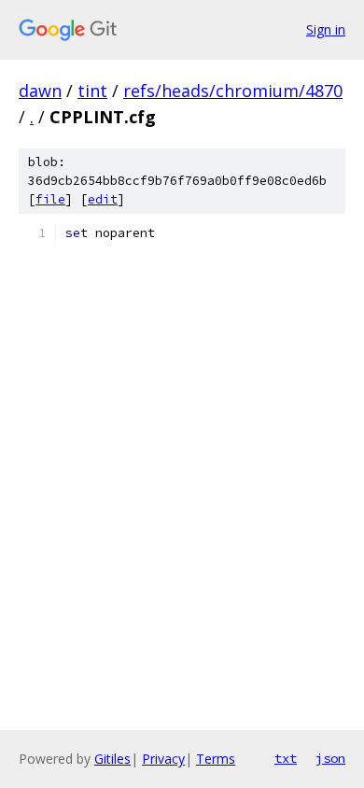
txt (285, 758)
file (50, 199)
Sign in (325, 29)
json (330, 758)
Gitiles (112, 758)
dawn (40, 90)
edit (103, 199)
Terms (215, 758)
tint (92, 90)
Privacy (163, 758)
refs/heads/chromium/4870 (233, 90)
